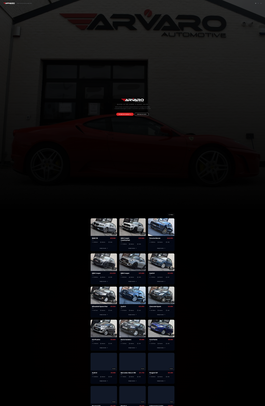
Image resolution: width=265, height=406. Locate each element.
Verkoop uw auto (141, 114)
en (261, 3)
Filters (171, 214)
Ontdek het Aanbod (124, 114)
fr (258, 3)
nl (255, 3)
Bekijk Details (103, 248)
